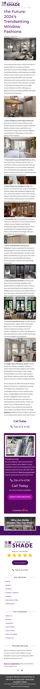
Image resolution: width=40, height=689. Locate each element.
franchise (26, 686)
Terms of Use (29, 679)
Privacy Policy (20, 679)
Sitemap (24, 682)
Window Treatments (11, 36)
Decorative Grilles (11, 600)
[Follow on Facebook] (18, 670)
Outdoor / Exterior (12, 593)
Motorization (10, 604)
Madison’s (7, 412)
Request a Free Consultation (20, 497)
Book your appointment (27, 472)
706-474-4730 (21, 426)
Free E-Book (10, 630)
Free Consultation (20, 563)
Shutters (8, 589)
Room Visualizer (11, 634)
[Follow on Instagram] (21, 670)
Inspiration (9, 623)
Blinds (7, 581)
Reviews (8, 619)
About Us (8, 616)
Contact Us (9, 638)
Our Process (10, 627)
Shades (8, 585)
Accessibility (17, 682)
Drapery (8, 596)
